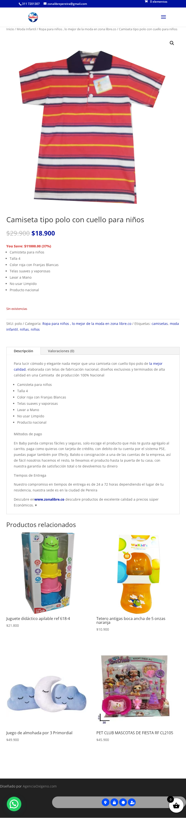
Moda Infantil (26, 29)
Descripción (23, 351)
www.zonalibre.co (49, 499)
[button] (172, 43)
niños (35, 329)
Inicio (10, 29)
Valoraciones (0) (61, 351)
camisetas (160, 323)
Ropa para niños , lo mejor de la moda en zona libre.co (77, 29)
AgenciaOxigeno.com (40, 786)
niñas (24, 329)
